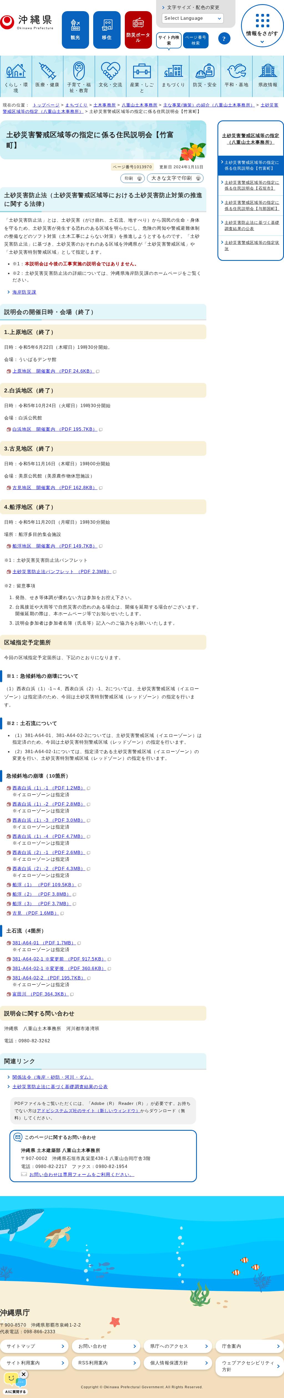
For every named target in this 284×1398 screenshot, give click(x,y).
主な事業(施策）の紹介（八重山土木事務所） (209, 105)
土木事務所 (104, 105)
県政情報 (268, 84)
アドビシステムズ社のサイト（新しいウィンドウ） (88, 1110)
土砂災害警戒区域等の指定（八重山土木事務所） (250, 139)
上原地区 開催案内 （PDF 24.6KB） (53, 371)
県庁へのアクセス (169, 1346)
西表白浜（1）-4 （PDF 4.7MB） (48, 836)
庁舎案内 (231, 1346)
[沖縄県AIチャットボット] (15, 1382)
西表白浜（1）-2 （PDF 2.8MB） (48, 804)
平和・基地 (236, 84)
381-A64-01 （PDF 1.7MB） (44, 943)
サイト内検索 (168, 40)
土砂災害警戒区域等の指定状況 (252, 245)
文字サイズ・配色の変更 (193, 7)
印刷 (129, 178)
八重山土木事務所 (140, 105)
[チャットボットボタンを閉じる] (23, 1374)
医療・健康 (47, 84)
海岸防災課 (24, 292)
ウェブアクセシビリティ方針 (248, 1366)
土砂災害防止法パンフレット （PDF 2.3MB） (61, 571)
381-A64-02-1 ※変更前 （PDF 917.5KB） (59, 959)
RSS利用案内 (93, 1362)
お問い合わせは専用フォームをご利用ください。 (81, 1174)
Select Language (183, 18)
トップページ (46, 105)
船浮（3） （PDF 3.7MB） (41, 903)
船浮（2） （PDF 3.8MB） (41, 894)
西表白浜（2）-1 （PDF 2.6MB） (48, 852)
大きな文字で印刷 (171, 178)
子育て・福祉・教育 (79, 87)
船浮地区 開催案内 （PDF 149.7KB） (55, 546)
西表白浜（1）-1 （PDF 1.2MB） (48, 788)
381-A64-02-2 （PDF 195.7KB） (49, 978)
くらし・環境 (16, 87)
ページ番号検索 (195, 40)
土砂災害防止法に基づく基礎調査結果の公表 (60, 1086)
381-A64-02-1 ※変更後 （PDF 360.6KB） (59, 968)
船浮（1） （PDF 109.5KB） (44, 884)
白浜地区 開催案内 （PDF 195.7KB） (55, 429)
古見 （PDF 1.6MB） (35, 913)
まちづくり (174, 84)
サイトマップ (21, 1346)
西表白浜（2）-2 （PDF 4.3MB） (48, 868)
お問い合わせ (92, 1346)
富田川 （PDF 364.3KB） (40, 994)
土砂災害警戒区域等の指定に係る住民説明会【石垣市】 (252, 185)
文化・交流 (111, 84)
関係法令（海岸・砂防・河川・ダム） (52, 1077)
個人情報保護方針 (169, 1362)
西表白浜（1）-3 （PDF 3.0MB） (48, 820)
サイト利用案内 (23, 1362)
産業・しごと (142, 87)
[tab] (169, 40)
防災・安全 (205, 84)
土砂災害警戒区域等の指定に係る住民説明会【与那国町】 (252, 205)
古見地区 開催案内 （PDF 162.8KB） (55, 487)
